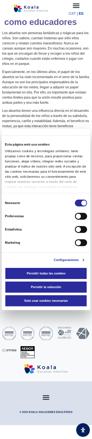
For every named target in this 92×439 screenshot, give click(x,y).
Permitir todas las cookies (46, 273)
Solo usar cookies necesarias (46, 300)
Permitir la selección (46, 287)
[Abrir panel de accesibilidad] (83, 430)
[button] (76, 5)
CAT (72, 14)
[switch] (81, 216)
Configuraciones (66, 260)
